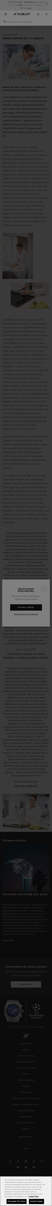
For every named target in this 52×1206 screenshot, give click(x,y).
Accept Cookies (36, 1201)
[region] (26, 1191)
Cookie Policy (33, 1196)
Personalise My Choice (16, 1201)
